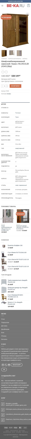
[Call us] (6, 364)
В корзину (15, 86)
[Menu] (2, 5)
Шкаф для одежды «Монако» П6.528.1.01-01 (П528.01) (22, 227)
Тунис (17, 117)
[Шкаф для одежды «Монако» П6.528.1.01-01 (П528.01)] (23, 216)
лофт (16, 185)
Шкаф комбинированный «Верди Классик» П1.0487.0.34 (6, 228)
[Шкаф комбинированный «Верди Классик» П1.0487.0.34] (8, 216)
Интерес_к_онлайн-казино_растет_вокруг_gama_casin (16, 404)
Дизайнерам (5, 329)
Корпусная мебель (14, 58)
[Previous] (4, 30)
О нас (3, 319)
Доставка (4, 326)
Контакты (4, 339)
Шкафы (25, 58)
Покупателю (5, 322)
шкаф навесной (19, 148)
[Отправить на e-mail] (2, 364)
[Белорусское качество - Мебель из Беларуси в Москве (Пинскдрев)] (15, 5)
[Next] (27, 30)
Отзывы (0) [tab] (4, 107)
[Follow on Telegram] (9, 364)
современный (23, 185)
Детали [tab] (3, 104)
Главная (4, 58)
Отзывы (3, 336)
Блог (2, 332)
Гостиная (18, 113)
